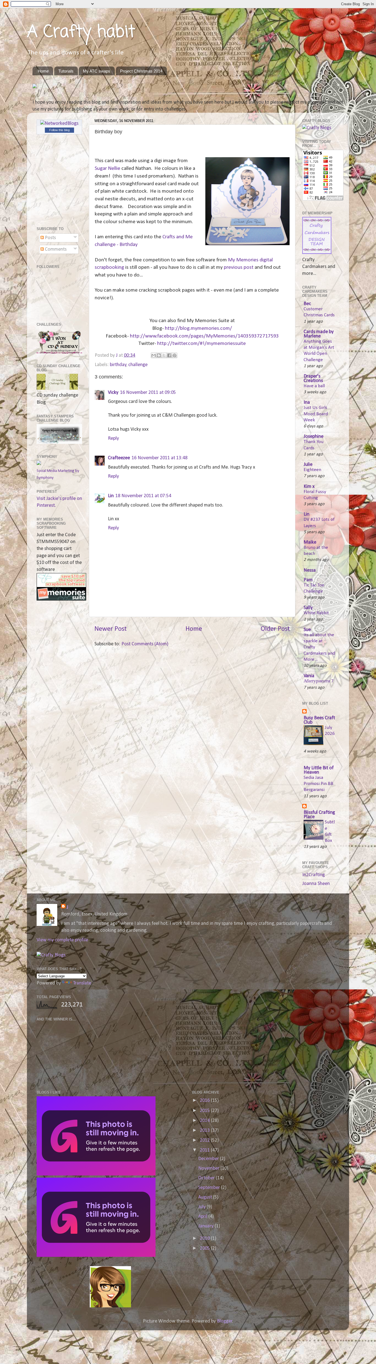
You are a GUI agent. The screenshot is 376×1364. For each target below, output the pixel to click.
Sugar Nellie (107, 168)
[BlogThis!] (159, 355)
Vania (309, 676)
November (209, 1168)
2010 (205, 1238)
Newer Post (110, 629)
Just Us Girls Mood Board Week (316, 413)
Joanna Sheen (316, 883)
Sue (307, 629)
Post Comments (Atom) (144, 644)
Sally (308, 607)
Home (43, 71)
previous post (238, 267)
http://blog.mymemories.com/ (198, 328)
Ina (307, 402)
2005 (205, 1248)
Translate (82, 983)
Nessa (310, 570)
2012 (205, 1140)
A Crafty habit (81, 32)
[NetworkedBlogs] (59, 123)
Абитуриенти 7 (319, 681)
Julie (308, 464)
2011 (205, 1150)
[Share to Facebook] (169, 355)
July (202, 1207)
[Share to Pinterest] (174, 355)
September (209, 1187)
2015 (205, 1110)
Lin (111, 496)
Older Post (275, 629)
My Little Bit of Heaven (319, 770)
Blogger (224, 1321)
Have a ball (314, 386)
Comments (55, 249)
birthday (118, 364)
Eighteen (312, 469)
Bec (307, 303)
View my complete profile (62, 940)
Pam (308, 580)
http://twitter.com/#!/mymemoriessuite (201, 343)
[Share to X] (164, 355)
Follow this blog (59, 130)
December (209, 1158)
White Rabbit (316, 613)
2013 (205, 1130)
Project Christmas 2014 (141, 71)
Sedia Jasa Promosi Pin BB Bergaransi (318, 783)
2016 (205, 1100)
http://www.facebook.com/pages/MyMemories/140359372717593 (204, 336)
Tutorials (65, 71)
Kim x (309, 486)
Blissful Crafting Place (319, 815)
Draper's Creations (313, 378)
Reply (113, 438)
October (207, 1178)
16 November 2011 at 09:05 (148, 392)
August (205, 1197)
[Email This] (153, 355)
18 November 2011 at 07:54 (143, 496)
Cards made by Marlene (319, 334)
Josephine (313, 436)
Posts (50, 237)
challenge (138, 364)
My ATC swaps (96, 71)
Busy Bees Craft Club (319, 720)
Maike (310, 542)
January (206, 1226)
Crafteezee (119, 458)
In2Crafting (313, 875)
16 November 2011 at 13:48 (159, 458)
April (203, 1216)
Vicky (113, 392)
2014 (205, 1120)
